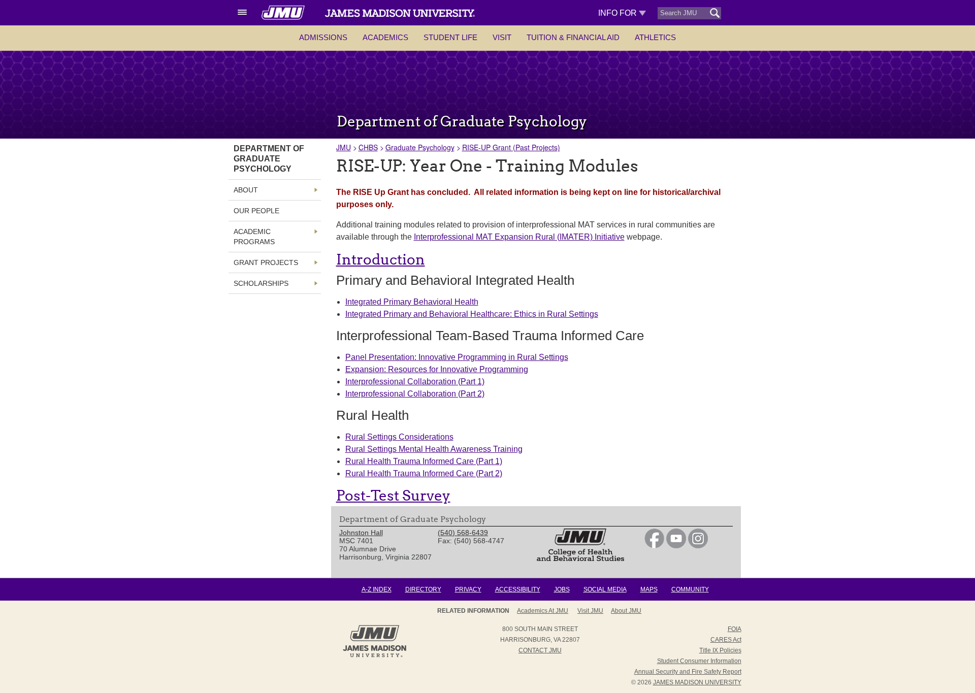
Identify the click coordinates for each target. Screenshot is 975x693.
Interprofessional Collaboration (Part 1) (414, 381)
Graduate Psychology (419, 147)
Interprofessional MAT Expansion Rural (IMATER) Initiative (519, 237)
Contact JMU (540, 650)
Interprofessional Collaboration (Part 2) (414, 393)
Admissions (323, 37)
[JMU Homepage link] (374, 655)
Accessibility (517, 589)
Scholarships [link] (261, 283)
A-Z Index (377, 589)
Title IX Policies (720, 650)
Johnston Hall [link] (361, 533)
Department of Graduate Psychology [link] (269, 158)
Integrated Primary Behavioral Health (411, 302)
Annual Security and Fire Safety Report (687, 671)
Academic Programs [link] (254, 236)
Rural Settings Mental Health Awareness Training (434, 449)
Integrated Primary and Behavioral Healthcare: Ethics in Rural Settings (471, 314)
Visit (502, 37)
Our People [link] (256, 211)
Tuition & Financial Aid (573, 37)
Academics (385, 37)
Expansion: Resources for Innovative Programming (436, 369)
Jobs (562, 589)
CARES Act (725, 639)
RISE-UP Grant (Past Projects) (511, 147)
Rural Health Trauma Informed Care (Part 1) (423, 461)
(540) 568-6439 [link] (463, 533)
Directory (423, 589)
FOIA (734, 629)
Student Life (450, 37)
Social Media (605, 589)
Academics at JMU (542, 610)
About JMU (626, 610)
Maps (649, 589)
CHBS (368, 147)
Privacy (468, 589)
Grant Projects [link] (266, 262)
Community (690, 589)
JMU (343, 147)
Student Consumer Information (699, 661)
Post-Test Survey (393, 495)
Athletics (655, 37)
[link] (654, 546)
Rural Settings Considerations (399, 437)
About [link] (246, 190)
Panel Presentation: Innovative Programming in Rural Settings (456, 357)
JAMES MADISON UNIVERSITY (697, 682)
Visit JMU (590, 610)
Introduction (380, 259)
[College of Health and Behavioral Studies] (580, 558)
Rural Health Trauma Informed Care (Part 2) (423, 473)
